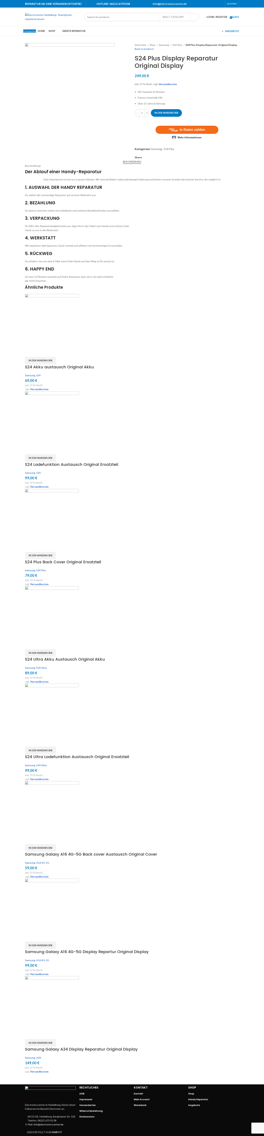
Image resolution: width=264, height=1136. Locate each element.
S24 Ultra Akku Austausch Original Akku (65, 659)
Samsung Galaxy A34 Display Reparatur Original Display (81, 1049)
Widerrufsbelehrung (91, 1110)
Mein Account (142, 1099)
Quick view (29, 352)
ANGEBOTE (232, 31)
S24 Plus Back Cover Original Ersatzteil (63, 562)
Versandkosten (168, 84)
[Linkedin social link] (216, 3)
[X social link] (207, 3)
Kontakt (138, 1093)
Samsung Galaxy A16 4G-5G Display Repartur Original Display (87, 952)
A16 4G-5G (42, 862)
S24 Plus (177, 44)
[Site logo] (53, 16)
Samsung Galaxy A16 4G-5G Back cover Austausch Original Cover (91, 854)
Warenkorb (140, 1105)
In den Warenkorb (166, 112)
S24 (38, 375)
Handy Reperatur (198, 1099)
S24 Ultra (41, 667)
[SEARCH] (195, 17)
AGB (81, 1093)
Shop (153, 44)
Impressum (85, 1099)
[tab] (132, 161)
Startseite (141, 44)
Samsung (164, 44)
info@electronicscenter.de (170, 3)
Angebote (194, 1105)
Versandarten (87, 1105)
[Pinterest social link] (211, 3)
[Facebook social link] (202, 3)
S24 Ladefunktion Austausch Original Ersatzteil (71, 464)
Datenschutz (86, 1116)
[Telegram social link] (221, 3)
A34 (38, 1057)
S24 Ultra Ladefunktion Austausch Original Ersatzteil (77, 757)
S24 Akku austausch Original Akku (59, 367)
